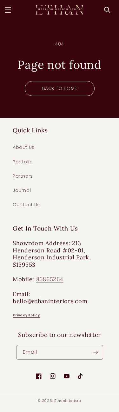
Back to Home (59, 88)
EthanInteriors (67, 400)
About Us (24, 147)
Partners (23, 176)
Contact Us (26, 204)
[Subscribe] (96, 352)
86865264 (49, 279)
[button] (8, 10)
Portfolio (23, 162)
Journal (22, 190)
